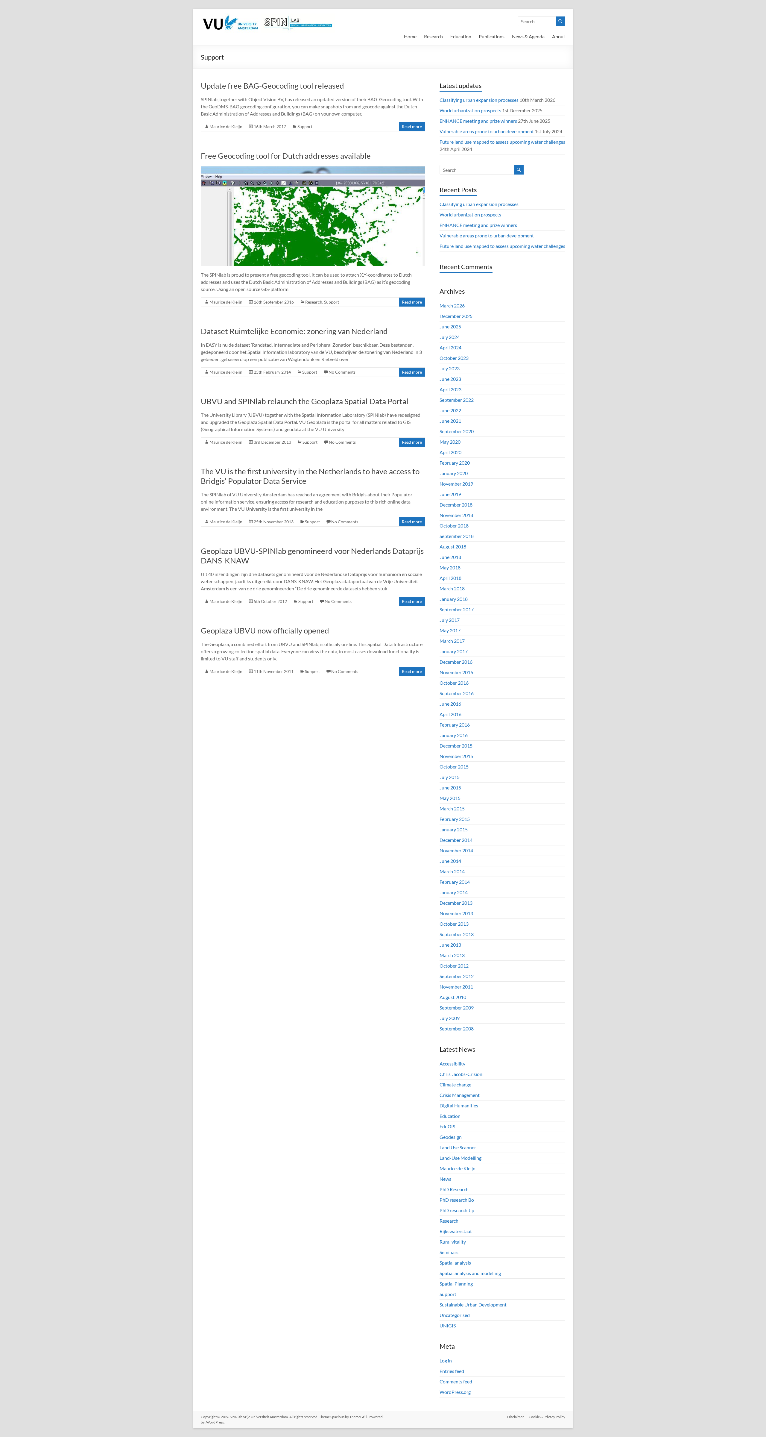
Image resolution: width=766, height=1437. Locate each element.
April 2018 (450, 578)
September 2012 (457, 976)
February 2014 (455, 882)
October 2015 (454, 766)
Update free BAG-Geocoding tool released (272, 85)
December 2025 (456, 316)
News (445, 1179)
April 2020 (450, 452)
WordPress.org (455, 1392)
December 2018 (456, 504)
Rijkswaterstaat (456, 1231)
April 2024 (450, 347)
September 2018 (457, 536)
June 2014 (450, 861)
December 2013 (456, 903)
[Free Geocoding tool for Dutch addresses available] (313, 169)
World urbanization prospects (470, 110)
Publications (491, 36)
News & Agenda (528, 36)
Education (460, 36)
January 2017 (454, 651)
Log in (446, 1360)
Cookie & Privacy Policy (547, 1417)
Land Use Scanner (458, 1147)
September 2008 (457, 1028)
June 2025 (450, 326)
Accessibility (452, 1063)
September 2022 (457, 400)
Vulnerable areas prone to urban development (487, 131)
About (558, 36)
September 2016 (457, 693)
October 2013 (454, 924)
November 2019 (456, 483)
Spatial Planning (456, 1283)
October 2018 (454, 525)
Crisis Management (460, 1095)
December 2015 (456, 745)
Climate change (455, 1084)
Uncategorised (455, 1315)
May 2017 (450, 630)
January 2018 (454, 599)
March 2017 (452, 641)
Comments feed (456, 1381)
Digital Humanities (459, 1105)
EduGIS (447, 1126)
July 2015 (450, 777)
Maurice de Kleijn (225, 126)
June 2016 (450, 704)
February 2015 (455, 819)
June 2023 (450, 379)
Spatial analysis (455, 1262)
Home (410, 36)
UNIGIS (448, 1325)
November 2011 (456, 986)
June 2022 (450, 410)
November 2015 (456, 756)
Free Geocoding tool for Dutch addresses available (286, 155)
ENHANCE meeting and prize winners (478, 121)
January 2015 (454, 829)
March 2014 (452, 871)
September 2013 (457, 934)
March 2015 (452, 808)
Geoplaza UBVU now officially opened (265, 630)
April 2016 (450, 714)
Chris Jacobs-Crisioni (462, 1074)
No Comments (342, 372)
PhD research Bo (457, 1200)
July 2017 (450, 620)
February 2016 (455, 724)
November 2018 (456, 515)
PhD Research (454, 1189)
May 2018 (450, 567)
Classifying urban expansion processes (479, 100)
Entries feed (452, 1371)
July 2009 (450, 1018)
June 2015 (450, 787)
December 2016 (456, 662)
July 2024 (450, 337)
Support (304, 126)
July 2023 (450, 368)
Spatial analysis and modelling (470, 1273)
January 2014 (454, 892)
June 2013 (450, 945)
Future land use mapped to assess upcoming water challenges (502, 142)
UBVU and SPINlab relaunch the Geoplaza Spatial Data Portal (304, 401)
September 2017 (457, 609)
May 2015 (450, 798)
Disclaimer (515, 1417)
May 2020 (450, 442)
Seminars (449, 1252)
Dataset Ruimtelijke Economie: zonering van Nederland (294, 331)
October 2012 (454, 965)
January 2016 (454, 735)
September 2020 (457, 431)
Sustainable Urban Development (473, 1304)
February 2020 (455, 463)
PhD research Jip (457, 1210)
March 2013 (452, 955)
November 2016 (456, 672)
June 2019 (450, 494)
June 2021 (450, 421)
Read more (412, 126)
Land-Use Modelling (460, 1158)
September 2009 (457, 1007)
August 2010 (453, 997)
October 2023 (454, 358)
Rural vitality (453, 1242)
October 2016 (454, 683)
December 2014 (456, 840)
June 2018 (450, 557)
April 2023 (450, 389)
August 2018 (453, 546)
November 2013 (456, 913)
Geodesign (451, 1137)
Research (433, 36)
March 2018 (452, 588)
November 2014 (456, 850)
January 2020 (454, 473)
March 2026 (452, 305)
